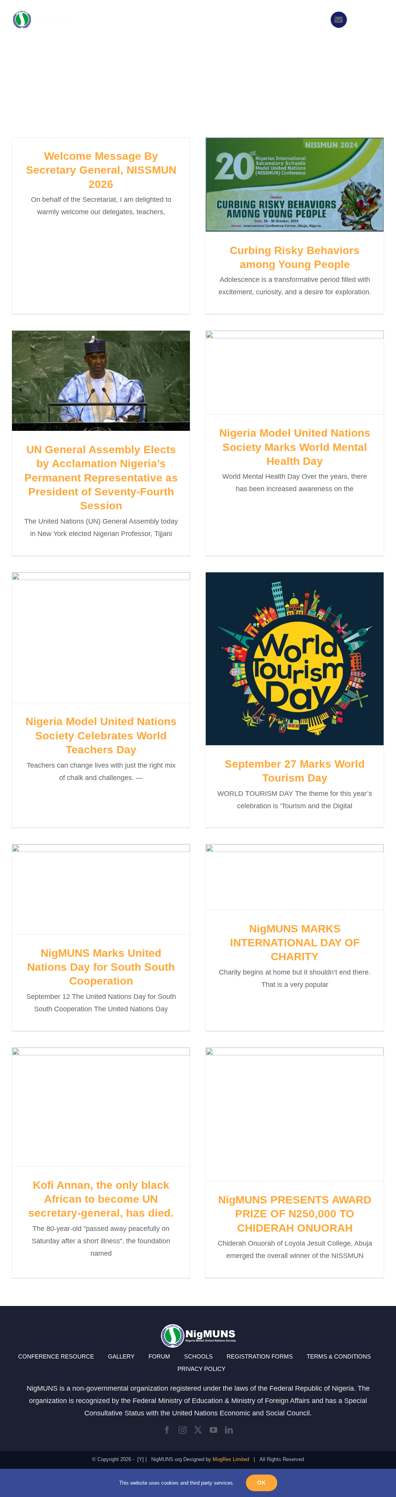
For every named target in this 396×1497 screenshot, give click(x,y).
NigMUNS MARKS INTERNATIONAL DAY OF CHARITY (281, 877)
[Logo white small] (43, 13)
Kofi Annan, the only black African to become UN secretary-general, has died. (87, 1107)
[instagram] (182, 1430)
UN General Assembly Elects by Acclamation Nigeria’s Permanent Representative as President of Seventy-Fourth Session (87, 381)
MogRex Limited (231, 1459)
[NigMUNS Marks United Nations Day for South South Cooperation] (101, 889)
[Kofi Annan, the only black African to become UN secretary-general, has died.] (101, 1107)
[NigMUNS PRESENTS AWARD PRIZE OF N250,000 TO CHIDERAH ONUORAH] (295, 1114)
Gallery (309, 185)
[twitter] (198, 1430)
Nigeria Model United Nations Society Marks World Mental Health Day (281, 373)
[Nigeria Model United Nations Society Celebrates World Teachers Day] (101, 637)
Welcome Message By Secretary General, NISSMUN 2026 (101, 170)
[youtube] (213, 1430)
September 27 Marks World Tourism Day (281, 659)
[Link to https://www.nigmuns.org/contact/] (339, 20)
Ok (261, 1483)
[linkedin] (229, 1430)
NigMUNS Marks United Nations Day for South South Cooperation (87, 889)
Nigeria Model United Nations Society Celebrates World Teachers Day (87, 637)
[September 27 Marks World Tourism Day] (295, 658)
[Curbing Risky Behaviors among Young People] (295, 185)
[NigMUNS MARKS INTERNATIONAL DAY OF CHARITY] (295, 877)
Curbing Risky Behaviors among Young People (281, 185)
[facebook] (167, 1430)
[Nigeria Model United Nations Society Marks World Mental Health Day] (295, 372)
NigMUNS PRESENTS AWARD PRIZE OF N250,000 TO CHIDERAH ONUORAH (281, 1114)
